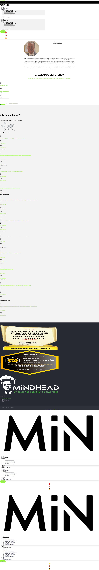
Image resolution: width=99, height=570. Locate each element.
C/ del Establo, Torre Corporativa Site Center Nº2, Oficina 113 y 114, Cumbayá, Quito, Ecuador (15, 285)
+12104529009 (2, 257)
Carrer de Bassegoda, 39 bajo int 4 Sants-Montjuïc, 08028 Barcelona (11, 171)
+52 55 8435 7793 (3, 204)
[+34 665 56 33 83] (1, 83)
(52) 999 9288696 (3, 225)
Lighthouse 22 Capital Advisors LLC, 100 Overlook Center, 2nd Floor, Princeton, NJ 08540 (14, 236)
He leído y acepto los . (9, 103)
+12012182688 (2, 241)
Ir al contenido (2, 0)
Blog (3, 28)
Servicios (3, 9)
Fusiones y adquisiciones (8, 12)
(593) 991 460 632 (3, 294)
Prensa (3, 27)
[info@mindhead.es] (1, 89)
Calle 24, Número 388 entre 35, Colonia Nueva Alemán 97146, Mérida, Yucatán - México (14, 220)
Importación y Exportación (9, 464)
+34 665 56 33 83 (4, 85)
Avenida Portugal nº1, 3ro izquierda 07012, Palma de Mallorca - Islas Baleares (13, 138)
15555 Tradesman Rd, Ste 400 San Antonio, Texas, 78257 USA (10, 253)
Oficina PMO (6, 14)
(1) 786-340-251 (2, 273)
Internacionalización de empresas (10, 11)
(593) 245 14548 (2, 289)
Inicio (3, 19)
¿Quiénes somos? (5, 20)
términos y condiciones (13, 103)
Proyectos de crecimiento (8, 10)
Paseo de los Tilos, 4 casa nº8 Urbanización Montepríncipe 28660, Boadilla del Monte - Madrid (15, 155)
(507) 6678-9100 (3, 310)
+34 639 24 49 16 (3, 159)
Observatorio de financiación (9, 13)
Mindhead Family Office (6, 17)
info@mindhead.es (4, 91)
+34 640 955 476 (3, 176)
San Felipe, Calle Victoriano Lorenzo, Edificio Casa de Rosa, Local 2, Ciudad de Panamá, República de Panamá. (18, 306)
